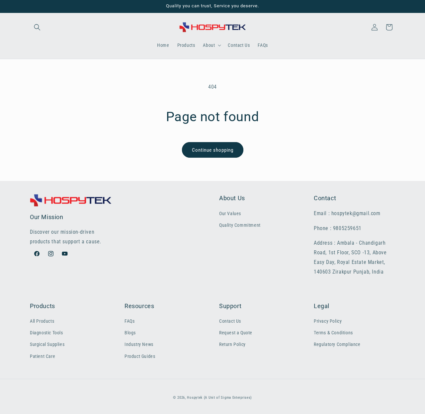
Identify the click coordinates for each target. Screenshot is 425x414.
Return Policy (232, 344)
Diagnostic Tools (46, 332)
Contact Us (230, 321)
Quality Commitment (240, 225)
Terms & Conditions (333, 332)
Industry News (139, 344)
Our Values (230, 213)
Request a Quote (235, 332)
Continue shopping (212, 150)
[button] (37, 27)
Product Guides (140, 356)
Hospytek (195, 397)
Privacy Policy (328, 321)
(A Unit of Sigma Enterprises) (228, 397)
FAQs (129, 321)
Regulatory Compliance (337, 344)
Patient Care (42, 356)
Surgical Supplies (47, 344)
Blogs (130, 332)
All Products (42, 321)
